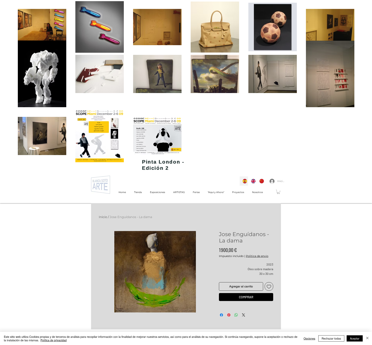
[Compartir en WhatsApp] (236, 315)
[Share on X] (243, 315)
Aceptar (354, 338)
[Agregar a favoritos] (269, 286)
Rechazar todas (331, 338)
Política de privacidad (53, 340)
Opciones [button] (309, 338)
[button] (278, 192)
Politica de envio (257, 256)
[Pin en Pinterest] (228, 315)
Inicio (103, 217)
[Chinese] (260, 181)
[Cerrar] (367, 338)
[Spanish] (244, 181)
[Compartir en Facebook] (221, 315)
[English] (252, 181)
